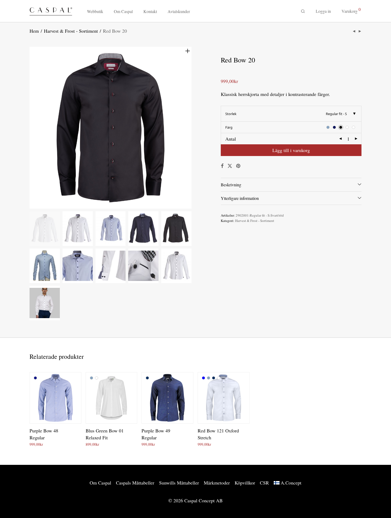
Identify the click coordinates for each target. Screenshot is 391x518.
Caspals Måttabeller (135, 482)
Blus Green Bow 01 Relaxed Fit (105, 433)
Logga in (323, 11)
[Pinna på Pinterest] (238, 166)
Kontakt (150, 11)
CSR (264, 482)
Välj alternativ (38, 443)
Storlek (230, 113)
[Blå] (203, 378)
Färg (228, 127)
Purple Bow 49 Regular (156, 433)
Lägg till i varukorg (291, 150)
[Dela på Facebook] (222, 166)
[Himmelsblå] (91, 378)
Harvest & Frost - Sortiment (71, 31)
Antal (230, 139)
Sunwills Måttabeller (179, 482)
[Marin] (147, 378)
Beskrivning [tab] (231, 184)
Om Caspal (123, 11)
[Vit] (96, 378)
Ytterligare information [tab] (240, 198)
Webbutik (95, 11)
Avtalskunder (179, 11)
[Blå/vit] (35, 378)
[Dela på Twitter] (229, 166)
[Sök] (303, 11)
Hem (34, 31)
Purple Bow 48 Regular (44, 433)
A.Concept (291, 482)
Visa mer (58, 443)
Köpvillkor (245, 482)
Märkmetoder (217, 482)
